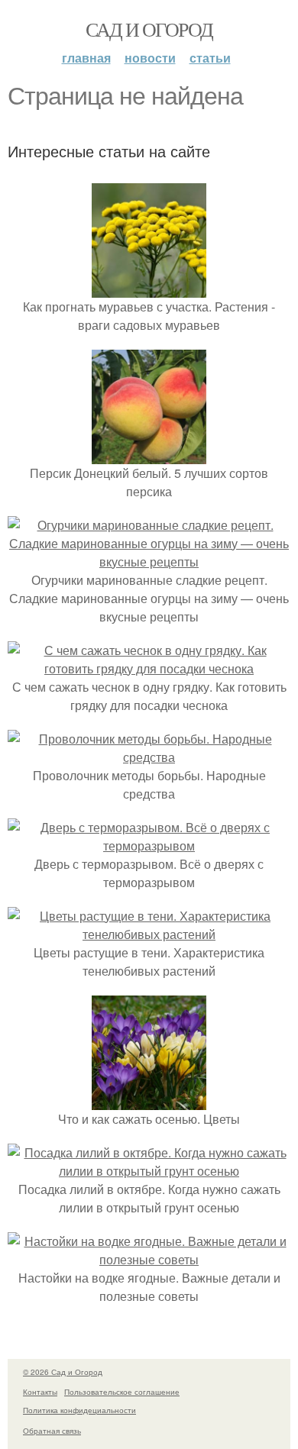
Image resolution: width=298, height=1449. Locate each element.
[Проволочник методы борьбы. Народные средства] (149, 757)
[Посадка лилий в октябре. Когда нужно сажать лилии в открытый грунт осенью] (149, 1171)
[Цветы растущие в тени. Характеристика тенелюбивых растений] (149, 934)
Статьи (210, 57)
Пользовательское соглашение (122, 1391)
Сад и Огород (149, 29)
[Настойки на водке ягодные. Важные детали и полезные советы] (149, 1259)
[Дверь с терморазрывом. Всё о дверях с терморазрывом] (149, 845)
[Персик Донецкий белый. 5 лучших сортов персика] (149, 454)
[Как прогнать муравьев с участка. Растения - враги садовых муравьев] (149, 288)
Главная (86, 57)
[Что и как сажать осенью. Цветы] (149, 1100)
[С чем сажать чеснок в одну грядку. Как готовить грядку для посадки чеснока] (149, 668)
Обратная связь (52, 1430)
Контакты (40, 1391)
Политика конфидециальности (79, 1410)
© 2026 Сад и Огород (62, 1372)
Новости (150, 57)
